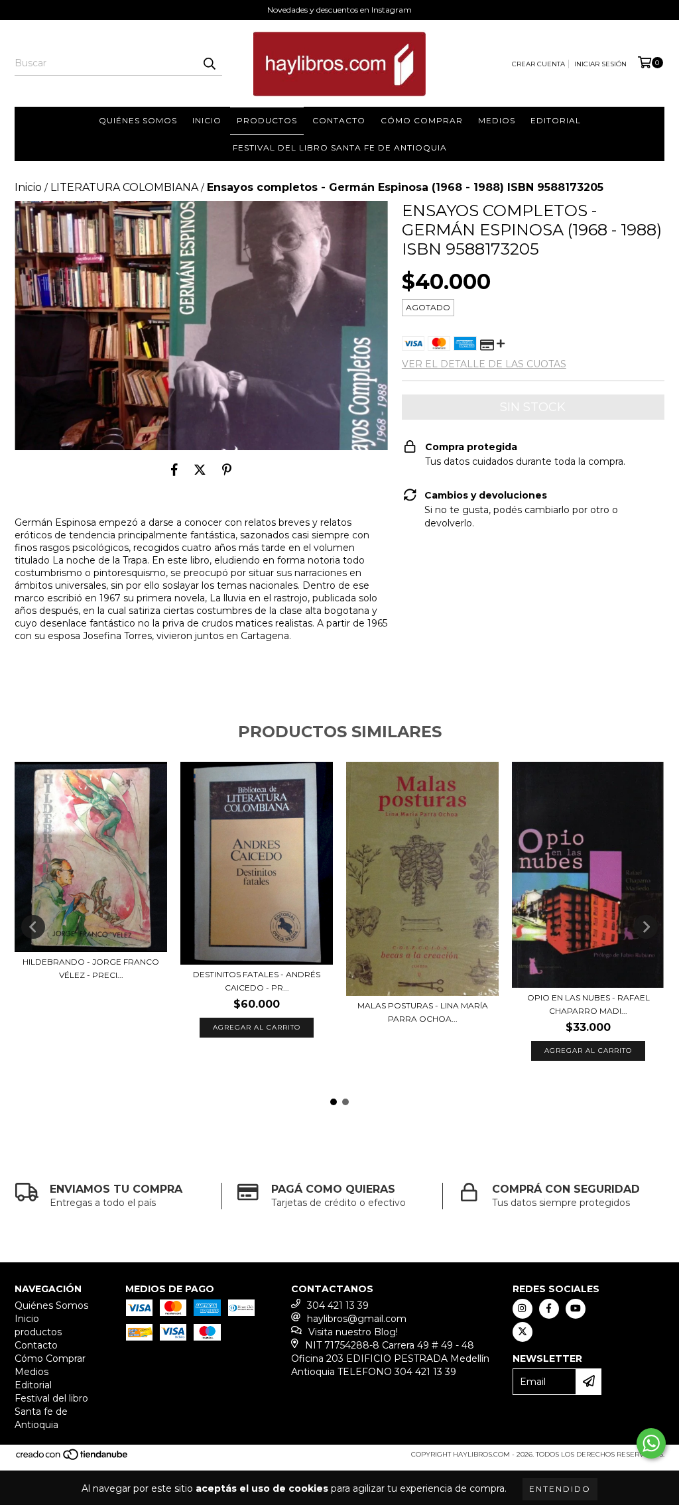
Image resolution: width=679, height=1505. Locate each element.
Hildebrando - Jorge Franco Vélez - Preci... (91, 968)
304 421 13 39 (338, 1305)
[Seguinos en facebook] (549, 1309)
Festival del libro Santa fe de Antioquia (340, 147)
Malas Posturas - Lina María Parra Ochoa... (422, 1012)
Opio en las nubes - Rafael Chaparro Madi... (588, 1004)
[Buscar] (209, 64)
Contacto (338, 120)
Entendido (560, 1489)
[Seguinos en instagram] (522, 1309)
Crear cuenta (538, 64)
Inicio (206, 120)
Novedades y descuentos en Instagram (339, 10)
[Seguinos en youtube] (576, 1309)
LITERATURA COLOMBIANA (124, 187)
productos (267, 120)
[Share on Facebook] (174, 470)
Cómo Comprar (422, 120)
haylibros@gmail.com (356, 1319)
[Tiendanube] (73, 1458)
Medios (496, 120)
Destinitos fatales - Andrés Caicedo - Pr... (256, 981)
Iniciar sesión (600, 64)
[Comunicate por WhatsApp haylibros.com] (651, 1443)
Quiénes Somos (138, 120)
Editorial (555, 120)
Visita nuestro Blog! (353, 1332)
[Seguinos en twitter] (522, 1332)
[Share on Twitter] (200, 470)
